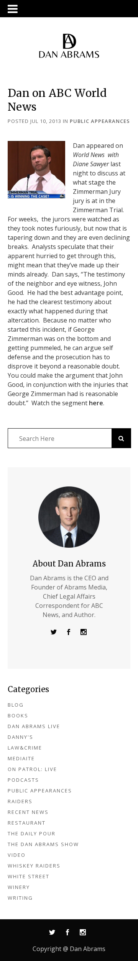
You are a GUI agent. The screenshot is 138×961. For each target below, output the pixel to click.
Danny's (20, 736)
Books (18, 715)
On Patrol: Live (32, 769)
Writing (20, 897)
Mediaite (21, 758)
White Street (28, 876)
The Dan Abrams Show (43, 844)
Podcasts (23, 779)
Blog (16, 704)
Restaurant (27, 822)
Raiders (20, 801)
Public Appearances (100, 121)
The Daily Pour (32, 833)
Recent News (28, 812)
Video (17, 854)
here (96, 403)
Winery (19, 887)
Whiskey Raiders (34, 865)
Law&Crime (25, 747)
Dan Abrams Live (34, 726)
